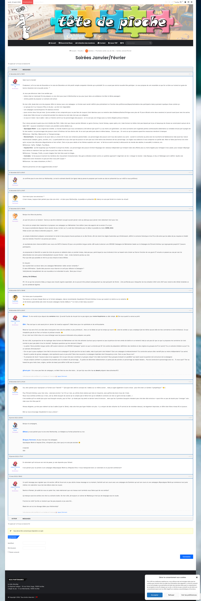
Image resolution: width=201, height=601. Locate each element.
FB (123, 43)
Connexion (187, 557)
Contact (102, 43)
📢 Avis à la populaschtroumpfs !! (45, 2)
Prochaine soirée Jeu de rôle (105, 51)
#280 (190, 290)
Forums (80, 51)
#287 (190, 417)
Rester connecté (14, 552)
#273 (190, 172)
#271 (190, 74)
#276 (190, 190)
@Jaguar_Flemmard (29, 440)
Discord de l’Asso (66, 43)
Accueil (53, 43)
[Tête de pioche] (100, 22)
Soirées (91, 51)
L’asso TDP (113, 43)
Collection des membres (86, 43)
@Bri (24, 324)
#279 (190, 208)
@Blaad (25, 316)
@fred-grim (26, 370)
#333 (190, 476)
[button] (197, 577)
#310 (190, 456)
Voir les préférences (189, 595)
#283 (190, 381)
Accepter (154, 595)
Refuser (171, 595)
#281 (190, 310)
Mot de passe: (12, 548)
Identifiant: (11, 543)
